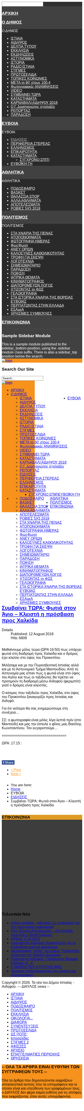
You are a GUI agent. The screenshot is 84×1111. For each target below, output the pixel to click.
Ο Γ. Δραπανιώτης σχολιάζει (33, 107)
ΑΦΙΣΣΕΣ (18, 1046)
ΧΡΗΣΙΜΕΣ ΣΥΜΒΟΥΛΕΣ (31, 313)
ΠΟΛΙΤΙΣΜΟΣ (15, 217)
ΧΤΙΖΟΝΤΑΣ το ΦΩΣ (27, 289)
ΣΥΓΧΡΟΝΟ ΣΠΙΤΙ (34, 160)
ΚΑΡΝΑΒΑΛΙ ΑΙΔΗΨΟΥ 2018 (34, 103)
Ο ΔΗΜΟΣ (12, 22)
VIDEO (16, 90)
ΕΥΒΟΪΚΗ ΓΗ (21, 164)
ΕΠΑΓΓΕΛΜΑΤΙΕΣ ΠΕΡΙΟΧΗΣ (35, 1054)
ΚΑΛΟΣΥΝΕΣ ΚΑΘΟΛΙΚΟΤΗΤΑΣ (37, 253)
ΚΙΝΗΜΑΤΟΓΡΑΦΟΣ (27, 281)
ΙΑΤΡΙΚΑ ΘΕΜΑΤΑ (25, 277)
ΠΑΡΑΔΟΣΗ (21, 115)
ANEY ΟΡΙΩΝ (22, 249)
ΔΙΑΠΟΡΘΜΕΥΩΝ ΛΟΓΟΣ (32, 285)
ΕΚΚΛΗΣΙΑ (20, 50)
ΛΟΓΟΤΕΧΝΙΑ (22, 261)
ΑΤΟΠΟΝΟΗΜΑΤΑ (26, 237)
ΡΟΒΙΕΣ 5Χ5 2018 (25, 208)
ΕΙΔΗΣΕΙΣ (19, 140)
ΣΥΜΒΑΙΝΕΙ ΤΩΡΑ (26, 95)
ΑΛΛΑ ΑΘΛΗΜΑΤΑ (26, 200)
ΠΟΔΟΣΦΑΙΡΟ (23, 188)
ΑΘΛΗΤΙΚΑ (13, 172)
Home (15, 789)
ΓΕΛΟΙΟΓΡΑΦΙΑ (24, 293)
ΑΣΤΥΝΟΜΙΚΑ (22, 58)
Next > (16, 774)
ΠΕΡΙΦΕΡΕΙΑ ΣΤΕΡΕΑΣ (30, 144)
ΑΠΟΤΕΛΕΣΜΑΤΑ (25, 204)
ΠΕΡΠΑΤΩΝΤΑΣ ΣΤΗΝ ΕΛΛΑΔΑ (37, 305)
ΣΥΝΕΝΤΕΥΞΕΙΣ (24, 1026)
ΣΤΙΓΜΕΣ (18, 70)
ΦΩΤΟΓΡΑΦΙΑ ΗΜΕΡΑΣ (30, 241)
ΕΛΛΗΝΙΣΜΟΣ (22, 148)
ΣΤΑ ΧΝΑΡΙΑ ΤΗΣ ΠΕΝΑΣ (32, 233)
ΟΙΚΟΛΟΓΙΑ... (22, 1018)
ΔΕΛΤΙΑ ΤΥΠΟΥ (24, 46)
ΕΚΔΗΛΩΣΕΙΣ (22, 54)
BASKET (18, 192)
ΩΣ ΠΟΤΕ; (19, 1034)
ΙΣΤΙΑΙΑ (17, 38)
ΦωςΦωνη (19, 245)
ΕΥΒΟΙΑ (10, 123)
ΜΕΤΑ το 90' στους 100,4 (30, 82)
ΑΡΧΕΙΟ (17, 1050)
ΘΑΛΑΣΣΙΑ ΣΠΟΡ (25, 196)
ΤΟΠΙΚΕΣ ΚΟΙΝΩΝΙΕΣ (29, 78)
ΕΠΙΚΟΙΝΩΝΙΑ (16, 322)
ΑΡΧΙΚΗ (10, 13)
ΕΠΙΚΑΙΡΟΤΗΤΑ (24, 152)
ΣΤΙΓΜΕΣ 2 (20, 1042)
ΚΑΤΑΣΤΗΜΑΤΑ (24, 99)
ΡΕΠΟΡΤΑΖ (20, 111)
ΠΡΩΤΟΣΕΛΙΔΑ (24, 74)
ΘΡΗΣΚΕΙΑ (20, 1058)
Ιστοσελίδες (20, 1038)
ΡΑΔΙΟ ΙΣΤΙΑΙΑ (22, 66)
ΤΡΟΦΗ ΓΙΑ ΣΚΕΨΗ (27, 257)
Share (8, 762)
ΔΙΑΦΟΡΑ (19, 1022)
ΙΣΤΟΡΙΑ (18, 62)
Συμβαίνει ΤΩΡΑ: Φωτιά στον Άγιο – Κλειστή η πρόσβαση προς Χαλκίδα (39, 614)
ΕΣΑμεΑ (17, 309)
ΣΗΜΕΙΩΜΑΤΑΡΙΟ (25, 265)
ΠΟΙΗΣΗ (18, 273)
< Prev (16, 770)
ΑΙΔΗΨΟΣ (19, 42)
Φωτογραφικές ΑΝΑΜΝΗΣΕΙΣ (34, 86)
